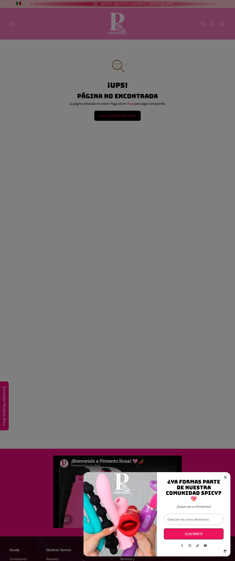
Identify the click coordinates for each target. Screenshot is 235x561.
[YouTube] (205, 546)
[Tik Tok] (197, 546)
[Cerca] (225, 477)
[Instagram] (190, 546)
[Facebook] (182, 546)
